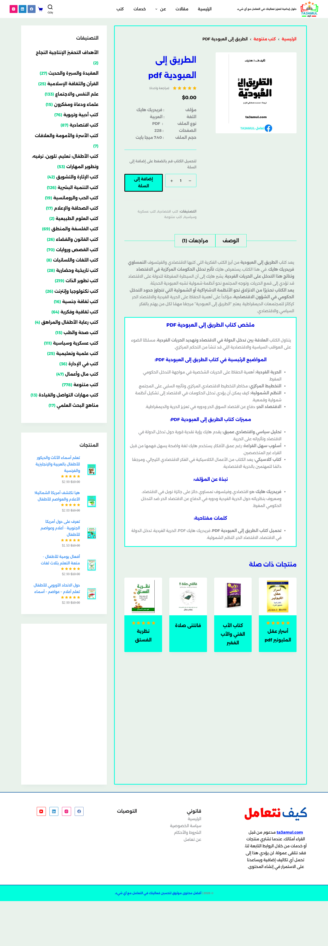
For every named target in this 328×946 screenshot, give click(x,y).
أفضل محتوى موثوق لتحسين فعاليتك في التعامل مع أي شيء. (158, 893)
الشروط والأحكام (187, 832)
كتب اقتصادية (168, 211)
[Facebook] (32, 9)
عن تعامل (192, 839)
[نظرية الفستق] (143, 596)
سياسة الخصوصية (185, 826)
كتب (120, 9)
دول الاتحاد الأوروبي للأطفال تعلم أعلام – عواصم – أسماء (57, 588)
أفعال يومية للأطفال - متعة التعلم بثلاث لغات (60, 559)
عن (163, 9)
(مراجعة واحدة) (159, 88)
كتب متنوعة (173, 217)
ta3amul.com (290, 832)
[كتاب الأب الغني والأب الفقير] (233, 596)
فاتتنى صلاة (188, 625)
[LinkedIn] (23, 9)
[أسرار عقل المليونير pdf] (278, 596)
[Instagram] (14, 9)
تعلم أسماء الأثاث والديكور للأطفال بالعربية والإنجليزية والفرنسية (58, 464)
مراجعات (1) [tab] (195, 241)
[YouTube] (41, 811)
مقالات (182, 9)
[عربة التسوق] (40, 9)
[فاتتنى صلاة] (188, 596)
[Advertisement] (64, 704)
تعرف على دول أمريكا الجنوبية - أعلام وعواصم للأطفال (60, 528)
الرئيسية (205, 9)
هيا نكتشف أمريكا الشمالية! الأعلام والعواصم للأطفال (57, 495)
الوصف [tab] (231, 241)
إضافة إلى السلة (143, 182)
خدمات (140, 9)
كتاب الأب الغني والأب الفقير (233, 634)
